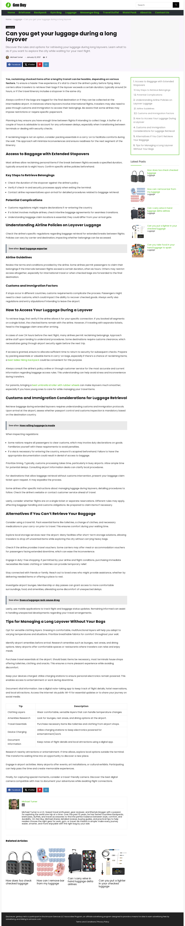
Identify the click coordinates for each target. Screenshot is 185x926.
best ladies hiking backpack (23, 360)
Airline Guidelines (145, 108)
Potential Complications (149, 94)
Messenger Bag (89, 12)
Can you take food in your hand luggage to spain (161, 246)
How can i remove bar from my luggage (50, 882)
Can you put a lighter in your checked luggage (112, 883)
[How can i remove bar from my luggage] (51, 849)
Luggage (70, 12)
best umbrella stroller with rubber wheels (55, 385)
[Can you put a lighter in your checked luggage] (113, 849)
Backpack (40, 12)
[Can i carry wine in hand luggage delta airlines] (82, 849)
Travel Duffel (111, 12)
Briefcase (24, 12)
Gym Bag (56, 12)
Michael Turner (16, 57)
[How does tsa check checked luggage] (20, 849)
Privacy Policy (103, 922)
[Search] (176, 5)
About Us (145, 12)
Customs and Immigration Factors (156, 113)
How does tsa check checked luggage (19, 882)
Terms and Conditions (86, 922)
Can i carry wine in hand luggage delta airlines (80, 881)
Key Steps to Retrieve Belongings (153, 90)
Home (11, 12)
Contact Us (162, 12)
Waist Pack (129, 12)
